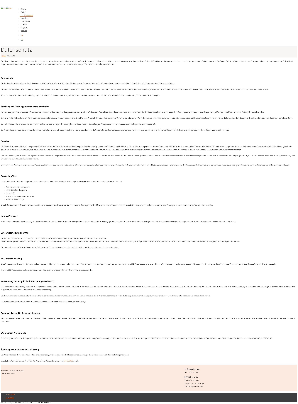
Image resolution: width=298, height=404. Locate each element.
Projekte (24, 28)
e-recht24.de (68, 361)
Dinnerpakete (28, 15)
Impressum (10, 398)
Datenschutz (10, 395)
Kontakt (24, 31)
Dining (23, 12)
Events (23, 9)
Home (3, 56)
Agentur (24, 24)
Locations (24, 18)
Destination (25, 21)
